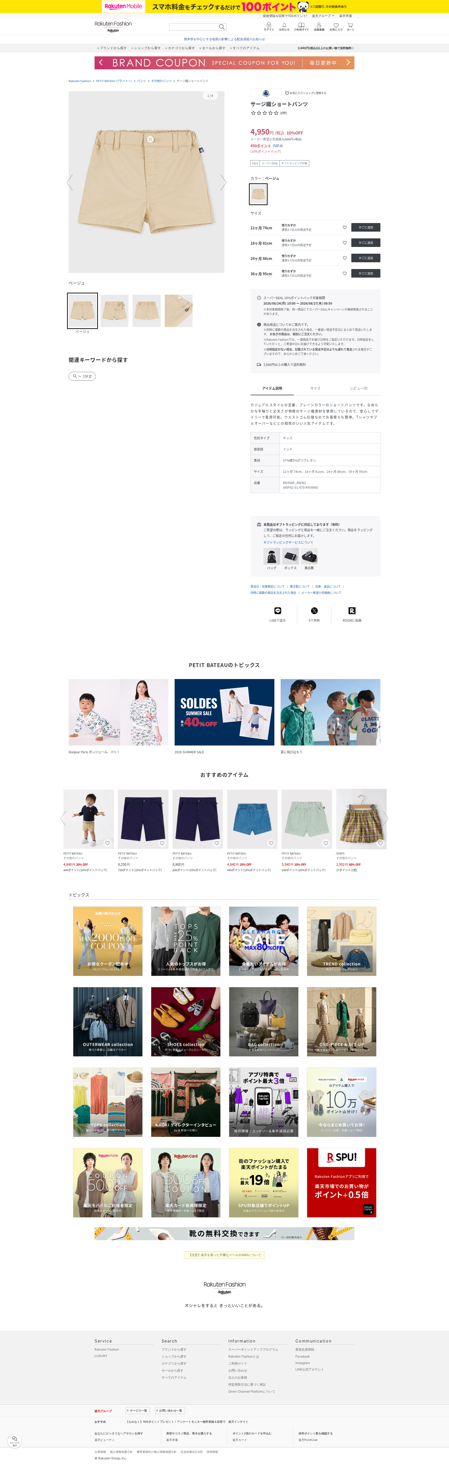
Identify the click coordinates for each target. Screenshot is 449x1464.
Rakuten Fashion (80, 81)
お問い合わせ (237, 1370)
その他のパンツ (161, 81)
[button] (146, 183)
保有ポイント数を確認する (316, 1433)
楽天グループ (321, 16)
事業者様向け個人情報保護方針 (157, 1452)
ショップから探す (174, 1356)
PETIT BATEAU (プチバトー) (114, 81)
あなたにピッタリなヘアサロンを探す (119, 1433)
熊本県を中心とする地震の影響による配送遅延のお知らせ (224, 39)
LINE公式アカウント (309, 1369)
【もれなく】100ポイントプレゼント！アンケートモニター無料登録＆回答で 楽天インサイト (187, 1421)
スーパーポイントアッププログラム (253, 1349)
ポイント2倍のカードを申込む (252, 1433)
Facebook (302, 1356)
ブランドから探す (174, 1349)
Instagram (302, 1363)
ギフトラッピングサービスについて (288, 542)
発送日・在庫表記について (267, 586)
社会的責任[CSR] (192, 1452)
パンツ (141, 81)
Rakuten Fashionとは (243, 1356)
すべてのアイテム (174, 1377)
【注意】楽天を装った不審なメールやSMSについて (224, 1255)
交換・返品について (328, 586)
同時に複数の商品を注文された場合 (273, 592)
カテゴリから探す (174, 1363)
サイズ (315, 388)
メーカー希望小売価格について (321, 592)
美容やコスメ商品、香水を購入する (189, 1433)
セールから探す (172, 1370)
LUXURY (101, 1356)
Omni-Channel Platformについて (251, 1391)
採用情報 (212, 1452)
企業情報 (100, 1452)
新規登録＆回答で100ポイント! (285, 16)
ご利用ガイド (237, 1363)
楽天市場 (345, 16)
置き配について (300, 586)
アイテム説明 (272, 388)
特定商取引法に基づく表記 (247, 1384)
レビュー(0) (358, 388)
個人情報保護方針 (121, 1452)
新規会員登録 (304, 1349)
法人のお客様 (237, 1377)
